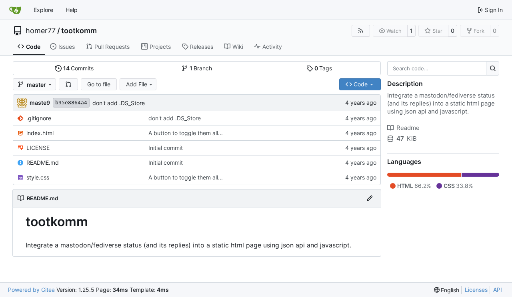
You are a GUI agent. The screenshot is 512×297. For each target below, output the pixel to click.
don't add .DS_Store (118, 103)
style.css (37, 177)
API (497, 289)
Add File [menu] (136, 84)
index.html (40, 133)
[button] (68, 84)
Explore (43, 9)
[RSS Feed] (361, 31)
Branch (201, 68)
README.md (42, 162)
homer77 (41, 31)
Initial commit (165, 147)
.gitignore (38, 118)
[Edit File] (369, 198)
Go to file (98, 84)
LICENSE (38, 147)
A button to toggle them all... (185, 133)
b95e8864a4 (71, 103)
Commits (78, 68)
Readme (408, 128)
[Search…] (492, 68)
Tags (323, 68)
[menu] (447, 290)
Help (72, 9)
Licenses (476, 289)
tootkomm (79, 31)
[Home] (15, 10)
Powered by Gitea (31, 289)
